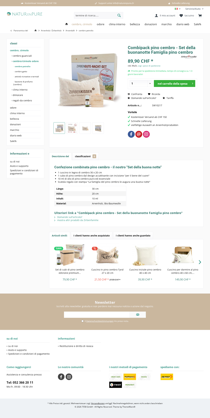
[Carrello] (200, 15)
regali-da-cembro (22, 100)
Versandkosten (98, 403)
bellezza (14, 118)
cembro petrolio (22, 66)
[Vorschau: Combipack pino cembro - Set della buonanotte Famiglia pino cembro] (85, 128)
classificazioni (85, 156)
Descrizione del (60, 156)
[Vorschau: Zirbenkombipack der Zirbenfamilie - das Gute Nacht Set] (59, 128)
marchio (14, 129)
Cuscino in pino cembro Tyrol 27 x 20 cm (107, 271)
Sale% (13, 141)
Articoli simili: (59, 235)
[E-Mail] (138, 134)
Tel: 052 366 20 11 (20, 382)
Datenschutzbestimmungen (100, 321)
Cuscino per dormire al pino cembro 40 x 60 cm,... (182, 271)
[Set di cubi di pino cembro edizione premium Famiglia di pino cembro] (69, 254)
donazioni (15, 124)
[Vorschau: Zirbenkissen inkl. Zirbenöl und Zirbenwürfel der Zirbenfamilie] (72, 128)
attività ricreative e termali (26, 76)
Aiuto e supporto (19, 165)
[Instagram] (146, 134)
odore (13, 107)
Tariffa (170, 98)
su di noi (15, 161)
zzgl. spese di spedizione (149, 65)
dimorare (17, 95)
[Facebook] (131, 134)
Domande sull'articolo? (143, 98)
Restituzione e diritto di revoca (76, 346)
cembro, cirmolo (19, 50)
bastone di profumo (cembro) (23, 83)
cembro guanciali (22, 55)
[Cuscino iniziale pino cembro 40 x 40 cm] (145, 254)
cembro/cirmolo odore (25, 61)
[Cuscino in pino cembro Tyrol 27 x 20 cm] (107, 254)
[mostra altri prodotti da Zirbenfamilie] (189, 57)
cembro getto (20, 71)
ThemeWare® (128, 406)
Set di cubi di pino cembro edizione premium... (69, 271)
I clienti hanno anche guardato (133, 235)
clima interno (19, 89)
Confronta (136, 94)
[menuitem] (193, 9)
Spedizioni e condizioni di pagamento (24, 172)
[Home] (66, 24)
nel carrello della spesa (173, 83)
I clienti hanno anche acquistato (92, 235)
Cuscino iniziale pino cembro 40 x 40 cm (145, 271)
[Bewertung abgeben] (154, 56)
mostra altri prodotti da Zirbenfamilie (77, 220)
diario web (16, 135)
